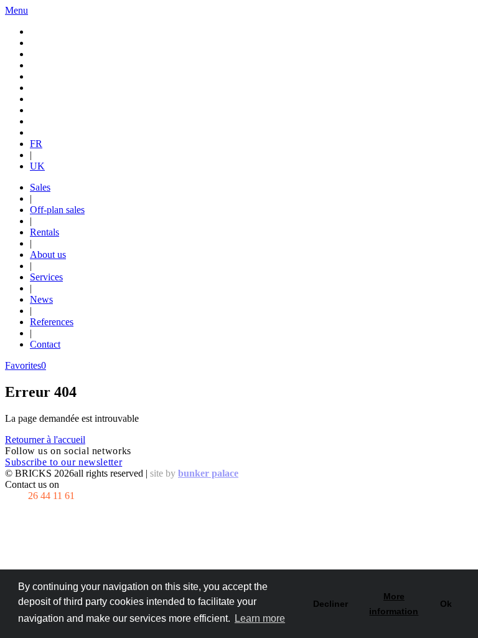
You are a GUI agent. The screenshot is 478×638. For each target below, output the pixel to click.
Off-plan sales (57, 209)
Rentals (44, 232)
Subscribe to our (63, 462)
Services (46, 277)
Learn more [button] (260, 618)
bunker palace (208, 473)
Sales (40, 187)
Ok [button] (446, 604)
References (51, 322)
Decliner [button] (330, 604)
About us (48, 254)
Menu (16, 10)
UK (37, 166)
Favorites (25, 365)
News (41, 299)
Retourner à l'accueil (45, 439)
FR (36, 143)
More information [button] (393, 603)
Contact (45, 344)
